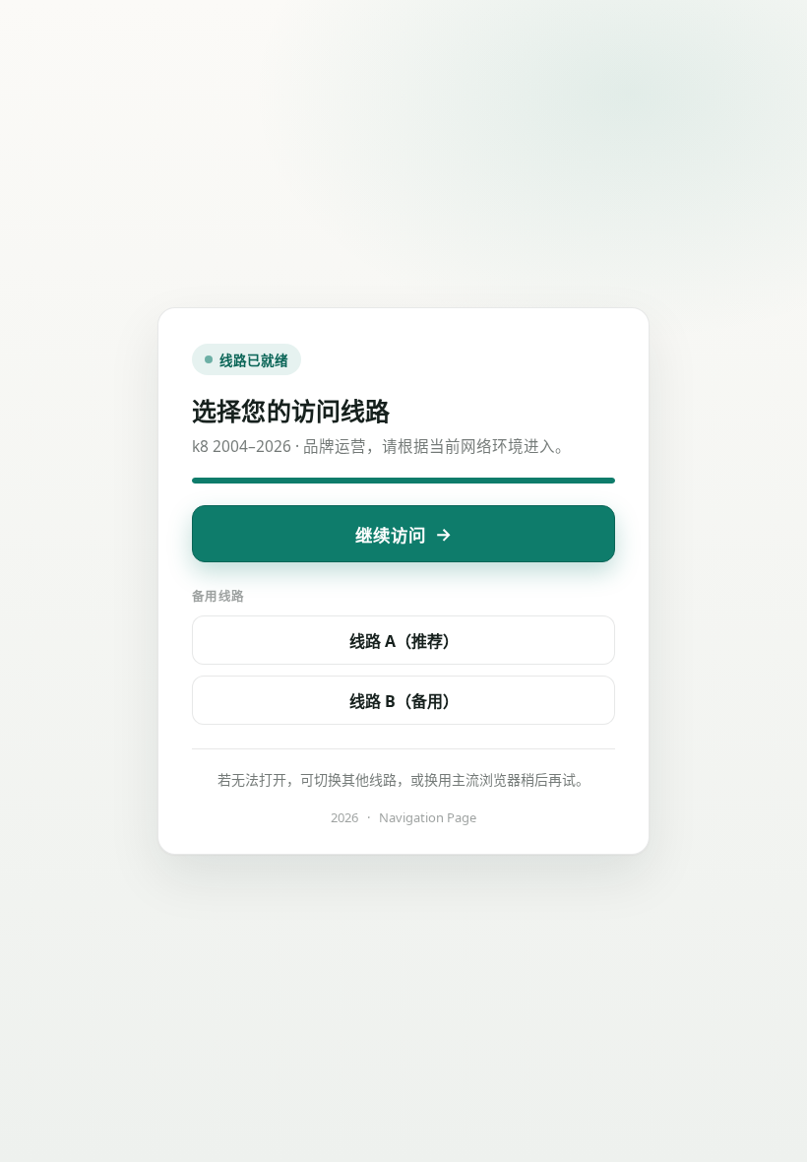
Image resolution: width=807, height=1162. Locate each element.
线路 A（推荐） (404, 641)
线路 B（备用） (404, 701)
